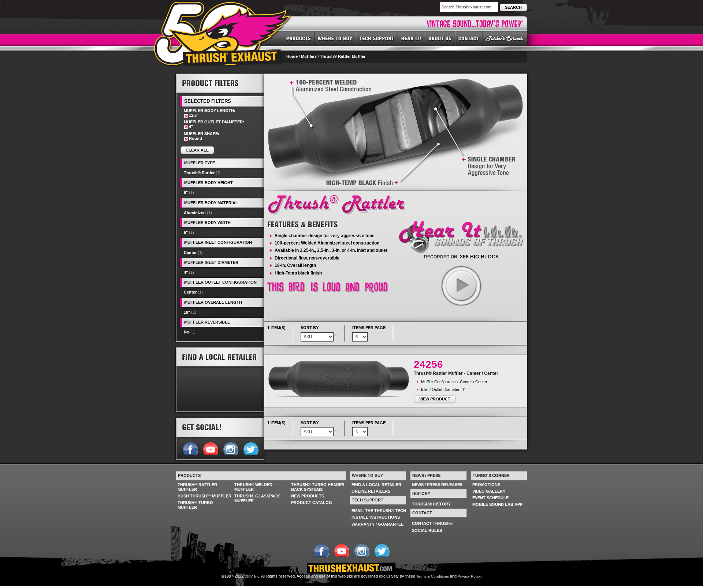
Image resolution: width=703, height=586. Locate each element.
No (186, 332)
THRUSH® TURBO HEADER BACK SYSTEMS (318, 487)
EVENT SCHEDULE (490, 498)
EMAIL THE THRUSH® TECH (379, 510)
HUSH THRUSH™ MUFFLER (204, 496)
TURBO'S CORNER (505, 38)
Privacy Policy (469, 576)
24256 (428, 364)
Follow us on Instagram (230, 448)
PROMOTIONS (486, 484)
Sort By (310, 327)
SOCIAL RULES (427, 530)
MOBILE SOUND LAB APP (497, 504)
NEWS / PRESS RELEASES (437, 484)
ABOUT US (440, 38)
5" (186, 192)
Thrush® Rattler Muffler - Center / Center (456, 373)
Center (190, 252)
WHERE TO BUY (335, 38)
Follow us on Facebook (190, 448)
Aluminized (195, 212)
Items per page (369, 327)
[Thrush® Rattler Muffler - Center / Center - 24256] (340, 379)
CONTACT (469, 38)
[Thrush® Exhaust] (223, 7)
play (461, 285)
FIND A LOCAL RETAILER (376, 484)
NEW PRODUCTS (307, 496)
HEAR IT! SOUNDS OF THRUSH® (411, 38)
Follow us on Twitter (251, 448)
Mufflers (309, 56)
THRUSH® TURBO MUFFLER (195, 505)
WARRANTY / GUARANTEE (377, 524)
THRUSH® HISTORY (431, 504)
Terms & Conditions (432, 576)
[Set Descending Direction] (336, 336)
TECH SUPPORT (377, 38)
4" (186, 272)
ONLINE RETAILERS (371, 491)
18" (187, 312)
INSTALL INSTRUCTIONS (376, 517)
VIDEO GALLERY (488, 491)
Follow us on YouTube (210, 448)
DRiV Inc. (252, 576)
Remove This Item (186, 116)
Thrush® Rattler (199, 173)
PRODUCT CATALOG (311, 502)
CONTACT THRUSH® (432, 523)
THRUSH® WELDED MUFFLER (253, 487)
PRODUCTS (299, 38)
